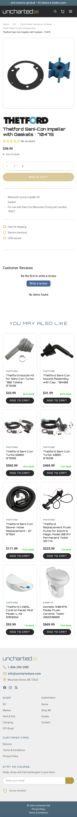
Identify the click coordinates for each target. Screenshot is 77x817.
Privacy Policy (10, 756)
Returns (7, 744)
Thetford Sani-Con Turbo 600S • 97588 (19, 455)
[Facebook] (4, 687)
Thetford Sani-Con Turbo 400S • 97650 (56, 455)
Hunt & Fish (9, 716)
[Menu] (70, 11)
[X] (16, 687)
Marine (7, 710)
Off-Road (8, 728)
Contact (45, 722)
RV (14, 24)
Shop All (46, 710)
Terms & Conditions (14, 750)
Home (6, 24)
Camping (8, 722)
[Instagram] (10, 687)
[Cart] (62, 11)
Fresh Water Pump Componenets (19, 28)
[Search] (55, 11)
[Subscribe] (69, 780)
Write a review (38, 283)
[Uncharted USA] (21, 11)
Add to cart (20, 400)
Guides (45, 716)
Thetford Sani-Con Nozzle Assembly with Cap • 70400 (56, 379)
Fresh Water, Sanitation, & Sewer (36, 24)
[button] (11, 141)
